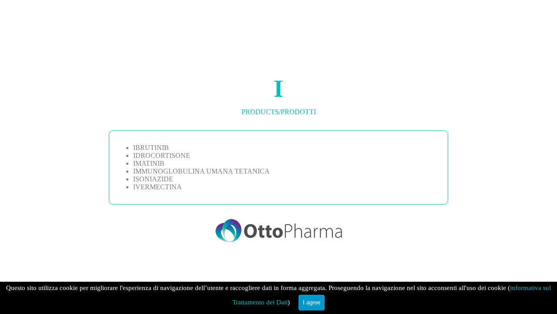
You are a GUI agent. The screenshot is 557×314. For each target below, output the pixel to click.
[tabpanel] (278, 93)
